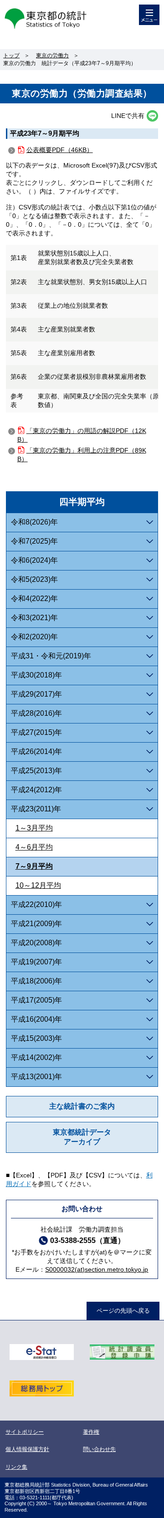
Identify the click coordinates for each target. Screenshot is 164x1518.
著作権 (91, 1432)
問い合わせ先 (99, 1449)
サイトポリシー (24, 1432)
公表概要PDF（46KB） (59, 149)
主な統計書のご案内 (82, 1106)
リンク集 (16, 1467)
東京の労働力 (52, 55)
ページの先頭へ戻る (123, 1310)
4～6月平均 (34, 847)
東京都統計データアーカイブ (82, 1137)
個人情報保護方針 (27, 1449)
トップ (11, 55)
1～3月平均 (34, 828)
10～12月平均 (38, 885)
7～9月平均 (34, 866)
